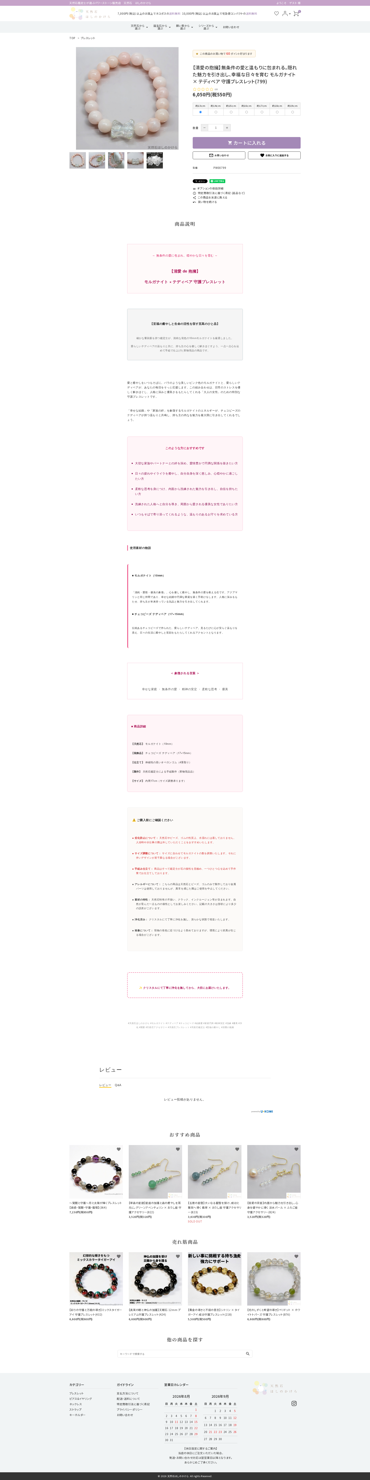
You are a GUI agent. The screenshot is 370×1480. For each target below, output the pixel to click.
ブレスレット (76, 1393)
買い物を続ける (205, 202)
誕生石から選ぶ (160, 27)
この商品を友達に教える (210, 197)
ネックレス (75, 1404)
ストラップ (75, 1409)
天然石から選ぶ (138, 27)
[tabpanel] (127, 98)
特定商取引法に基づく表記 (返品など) (219, 193)
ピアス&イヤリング (80, 1399)
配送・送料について (128, 1399)
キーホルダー (77, 1415)
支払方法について (128, 1393)
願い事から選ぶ (183, 27)
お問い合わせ (231, 27)
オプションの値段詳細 (208, 188)
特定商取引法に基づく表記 (133, 1404)
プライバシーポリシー (130, 1409)
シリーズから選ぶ (206, 27)
